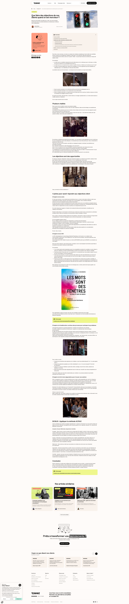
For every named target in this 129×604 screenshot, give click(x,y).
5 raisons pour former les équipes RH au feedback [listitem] (64, 321)
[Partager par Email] (34, 57)
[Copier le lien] (32, 57)
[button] (50, 3)
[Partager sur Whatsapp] (39, 57)
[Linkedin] (93, 601)
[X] (97, 601)
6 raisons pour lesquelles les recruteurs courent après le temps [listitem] (67, 473)
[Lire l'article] (42, 499)
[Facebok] (95, 601)
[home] (37, 3)
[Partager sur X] (37, 57)
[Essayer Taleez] (39, 43)
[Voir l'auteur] (36, 26)
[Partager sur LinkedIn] (36, 57)
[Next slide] (96, 553)
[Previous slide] (93, 553)
